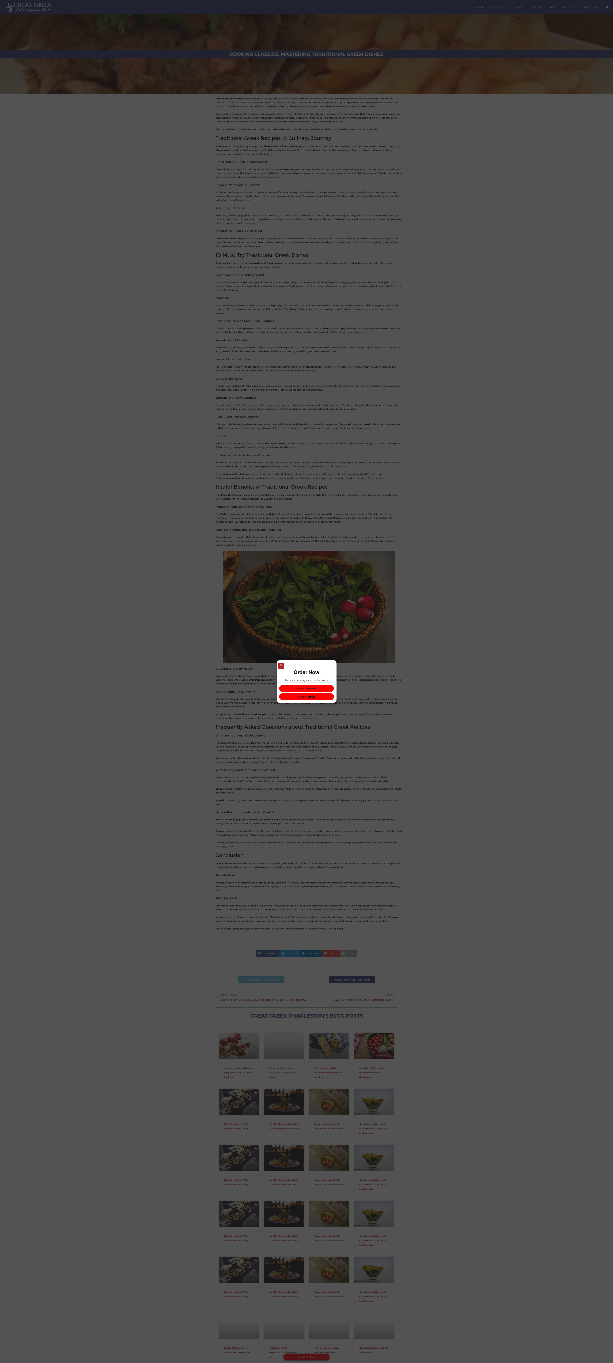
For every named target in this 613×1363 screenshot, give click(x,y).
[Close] (281, 666)
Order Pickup (306, 696)
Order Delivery (306, 688)
